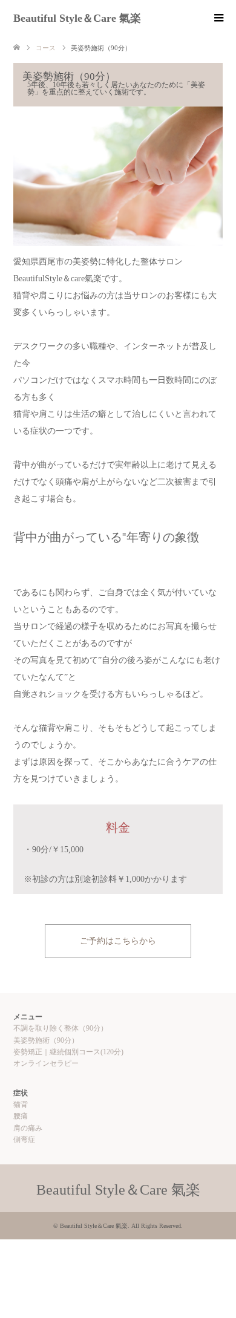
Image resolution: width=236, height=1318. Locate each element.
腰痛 (20, 1116)
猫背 (20, 1104)
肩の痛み (27, 1128)
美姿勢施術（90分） (46, 1040)
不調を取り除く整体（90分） (60, 1028)
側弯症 (24, 1139)
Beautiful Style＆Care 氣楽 (77, 18)
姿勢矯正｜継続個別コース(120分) (68, 1052)
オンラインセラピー (46, 1063)
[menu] (218, 18)
